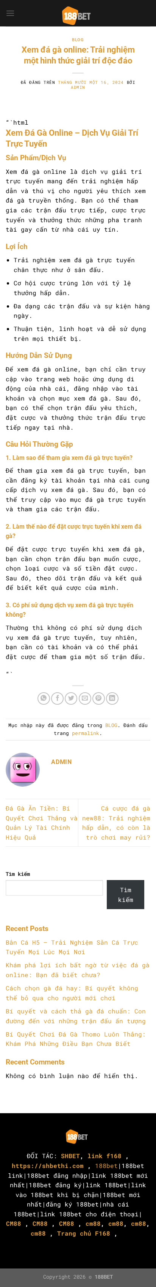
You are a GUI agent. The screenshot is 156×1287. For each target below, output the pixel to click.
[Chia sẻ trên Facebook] (57, 698)
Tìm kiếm (18, 873)
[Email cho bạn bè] (85, 698)
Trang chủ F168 (83, 1233)
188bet (106, 1165)
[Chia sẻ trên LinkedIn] (112, 698)
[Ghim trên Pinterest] (98, 698)
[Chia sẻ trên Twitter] (71, 698)
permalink (85, 733)
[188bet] (78, 13)
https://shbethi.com (48, 1165)
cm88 (93, 1223)
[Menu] (10, 13)
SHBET (70, 1156)
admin (78, 87)
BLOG (78, 39)
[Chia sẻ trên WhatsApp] (43, 698)
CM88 (13, 1223)
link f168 (104, 1156)
